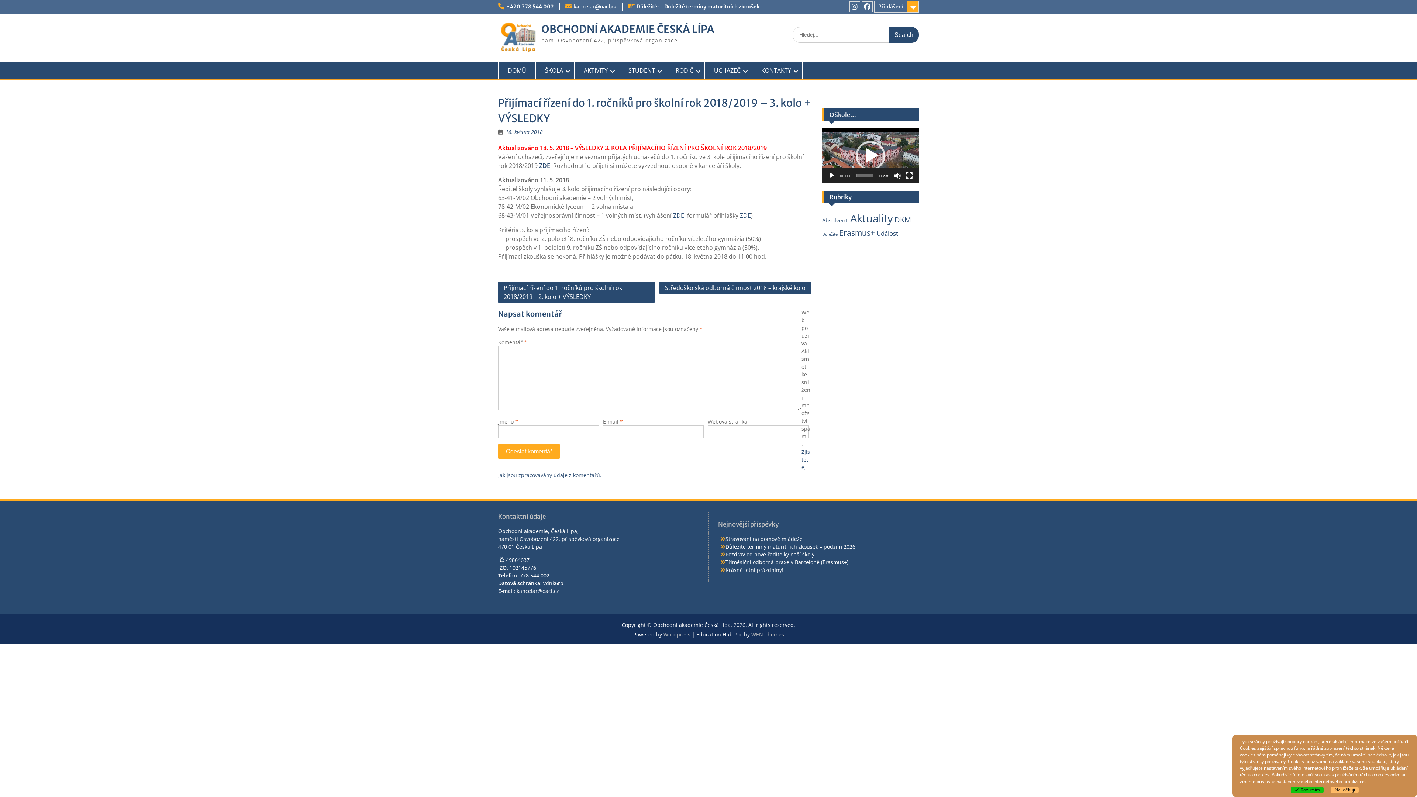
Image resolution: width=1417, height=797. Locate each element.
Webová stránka (727, 421)
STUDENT (641, 70)
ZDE (678, 215)
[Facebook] (867, 6)
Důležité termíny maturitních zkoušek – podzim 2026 (790, 546)
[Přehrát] (831, 175)
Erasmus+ (857, 232)
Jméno (508, 421)
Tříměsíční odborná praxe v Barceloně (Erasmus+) (786, 562)
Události (888, 233)
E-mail (613, 421)
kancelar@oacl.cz (595, 6)
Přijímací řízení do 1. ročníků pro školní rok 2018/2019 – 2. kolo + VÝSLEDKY (563, 292)
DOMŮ (517, 70)
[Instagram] (854, 6)
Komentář (512, 342)
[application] (870, 155)
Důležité (830, 234)
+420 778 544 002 (530, 6)
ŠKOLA (554, 70)
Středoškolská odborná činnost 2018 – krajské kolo (735, 288)
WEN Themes (767, 634)
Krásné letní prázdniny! (754, 569)
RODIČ (684, 70)
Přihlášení (890, 6)
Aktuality (871, 218)
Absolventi (835, 220)
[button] (870, 155)
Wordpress (676, 634)
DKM (902, 220)
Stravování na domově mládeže (764, 538)
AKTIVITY (596, 70)
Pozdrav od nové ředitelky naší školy (769, 554)
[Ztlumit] (897, 175)
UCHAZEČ (727, 70)
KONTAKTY (776, 70)
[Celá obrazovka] (909, 175)
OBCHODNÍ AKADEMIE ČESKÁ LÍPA (627, 29)
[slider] (865, 175)
